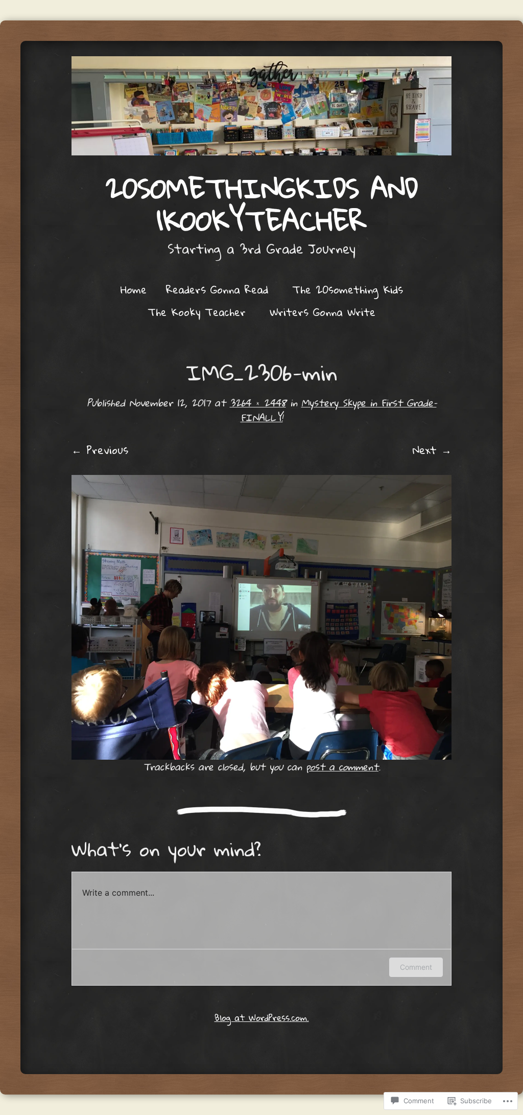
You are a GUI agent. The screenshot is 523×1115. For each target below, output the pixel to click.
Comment (416, 967)
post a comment (342, 767)
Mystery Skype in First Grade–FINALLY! (339, 410)
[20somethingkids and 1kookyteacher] (261, 105)
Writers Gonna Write (322, 312)
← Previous (100, 450)
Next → (432, 450)
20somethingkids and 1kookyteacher (262, 204)
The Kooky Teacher (197, 312)
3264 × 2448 (258, 403)
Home (134, 289)
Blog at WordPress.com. (262, 1018)
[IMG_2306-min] (261, 617)
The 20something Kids (347, 289)
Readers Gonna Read (217, 289)
